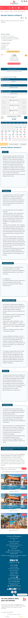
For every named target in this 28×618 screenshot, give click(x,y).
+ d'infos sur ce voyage (7, 40)
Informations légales (14, 546)
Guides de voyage (14, 567)
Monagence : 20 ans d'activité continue (14, 552)
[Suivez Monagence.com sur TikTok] (15, 560)
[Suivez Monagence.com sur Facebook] (11, 560)
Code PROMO (14, 577)
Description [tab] (4, 144)
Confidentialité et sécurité (14, 541)
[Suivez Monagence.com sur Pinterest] (17, 560)
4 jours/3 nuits (13, 93)
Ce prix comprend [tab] (13, 144)
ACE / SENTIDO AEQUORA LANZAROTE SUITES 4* (14, 471)
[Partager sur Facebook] (21, 18)
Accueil (2, 11)
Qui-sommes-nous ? (14, 538)
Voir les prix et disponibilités (14, 63)
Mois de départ (5, 85)
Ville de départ (5, 79)
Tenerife (11, 11)
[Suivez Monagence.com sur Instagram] (13, 560)
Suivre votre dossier (14, 570)
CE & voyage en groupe (14, 575)
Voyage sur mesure (14, 573)
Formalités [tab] (23, 144)
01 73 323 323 (14, 581)
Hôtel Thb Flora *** (14, 530)
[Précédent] (2, 117)
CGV (14, 540)
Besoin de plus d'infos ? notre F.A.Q (14, 545)
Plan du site (14, 548)
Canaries (6, 11)
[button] (26, 1)
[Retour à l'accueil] (14, 2)
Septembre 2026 (14, 87)
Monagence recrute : (13, 562)
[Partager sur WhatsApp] (23, 18)
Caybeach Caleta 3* (14, 491)
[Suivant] (25, 117)
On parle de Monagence (14, 550)
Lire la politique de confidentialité (7, 612)
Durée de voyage (6, 91)
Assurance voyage (14, 572)
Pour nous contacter (14, 543)
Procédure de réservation (14, 568)
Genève (13, 81)
